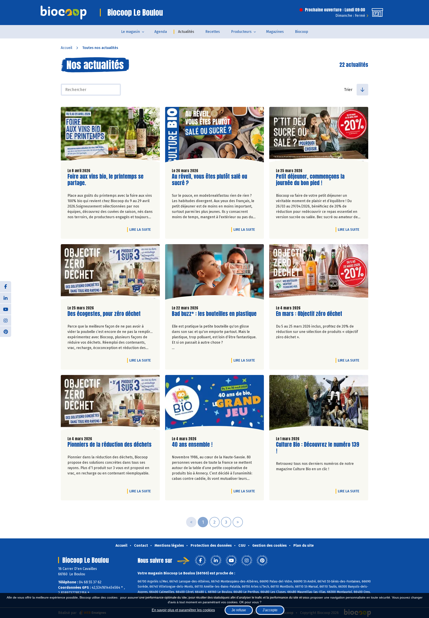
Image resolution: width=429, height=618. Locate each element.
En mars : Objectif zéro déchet (309, 314)
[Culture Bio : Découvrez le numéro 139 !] (318, 404)
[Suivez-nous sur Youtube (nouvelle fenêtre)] (5, 309)
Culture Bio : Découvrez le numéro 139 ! (317, 447)
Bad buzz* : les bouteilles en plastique (214, 314)
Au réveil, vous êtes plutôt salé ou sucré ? (209, 179)
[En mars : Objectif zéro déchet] (318, 273)
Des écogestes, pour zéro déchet (104, 314)
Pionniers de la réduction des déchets (109, 444)
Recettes (212, 32)
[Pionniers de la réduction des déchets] (110, 404)
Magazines (275, 32)
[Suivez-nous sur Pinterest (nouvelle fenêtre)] (5, 331)
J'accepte (270, 610)
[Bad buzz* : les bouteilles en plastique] (214, 273)
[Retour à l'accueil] (63, 12)
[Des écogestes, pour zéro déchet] (110, 273)
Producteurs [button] (241, 32)
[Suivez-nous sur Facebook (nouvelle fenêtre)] (5, 286)
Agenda (160, 32)
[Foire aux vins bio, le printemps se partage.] (110, 136)
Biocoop (301, 32)
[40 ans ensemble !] (214, 404)
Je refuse (238, 610)
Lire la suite (141, 229)
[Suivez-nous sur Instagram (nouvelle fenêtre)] (5, 320)
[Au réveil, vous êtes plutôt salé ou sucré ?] (214, 136)
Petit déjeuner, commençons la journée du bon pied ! (310, 179)
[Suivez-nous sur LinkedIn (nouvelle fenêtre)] (5, 297)
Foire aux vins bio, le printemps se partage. (105, 179)
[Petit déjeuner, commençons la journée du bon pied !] (318, 136)
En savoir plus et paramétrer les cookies (183, 610)
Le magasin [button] (130, 32)
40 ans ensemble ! (192, 444)
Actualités (186, 32)
